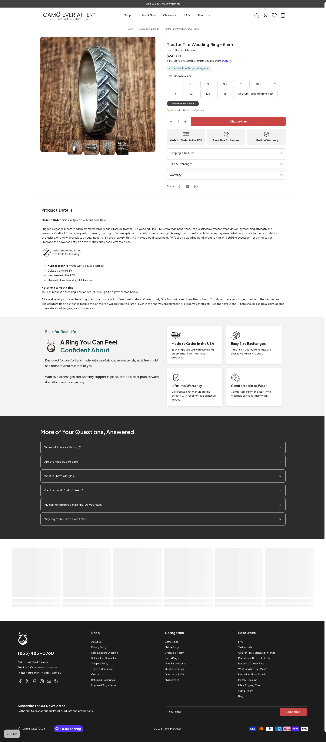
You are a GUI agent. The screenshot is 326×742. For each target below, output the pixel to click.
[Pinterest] (34, 681)
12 (191, 93)
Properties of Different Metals (254, 658)
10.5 (258, 84)
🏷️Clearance (172, 680)
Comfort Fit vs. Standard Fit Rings (256, 652)
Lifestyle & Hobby (174, 652)
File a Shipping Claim (249, 685)
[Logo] (69, 15)
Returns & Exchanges (103, 680)
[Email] (49, 681)
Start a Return (245, 690)
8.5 (191, 84)
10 (241, 84)
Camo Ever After (172, 728)
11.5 (174, 93)
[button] (257, 15)
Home (130, 29)
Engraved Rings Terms (103, 685)
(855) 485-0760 (36, 653)
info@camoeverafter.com (41, 667)
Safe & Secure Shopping (104, 652)
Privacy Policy (98, 647)
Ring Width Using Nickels (252, 674)
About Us (96, 641)
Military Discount (247, 680)
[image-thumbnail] (74, 147)
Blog (240, 696)
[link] (129, 15)
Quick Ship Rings (174, 669)
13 (225, 93)
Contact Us (97, 674)
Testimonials (245, 647)
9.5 (225, 84)
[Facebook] (20, 681)
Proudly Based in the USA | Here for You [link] (163, 3)
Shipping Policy (99, 663)
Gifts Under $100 (174, 674)
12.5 (208, 93)
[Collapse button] (163, 447)
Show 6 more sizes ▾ (182, 103)
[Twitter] (27, 681)
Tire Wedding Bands (148, 29)
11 (275, 84)
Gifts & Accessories (175, 663)
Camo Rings (171, 641)
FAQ (240, 641)
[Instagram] (42, 681)
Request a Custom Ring (251, 663)
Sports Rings (171, 658)
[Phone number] (56, 681)
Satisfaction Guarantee (104, 658)
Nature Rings (172, 647)
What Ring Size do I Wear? (252, 669)
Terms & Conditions (102, 669)
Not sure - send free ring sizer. (256, 93)
